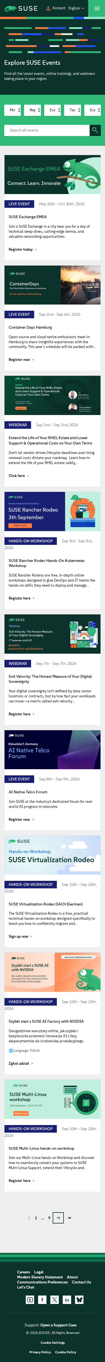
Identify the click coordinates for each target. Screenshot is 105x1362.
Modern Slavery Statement (40, 1277)
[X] (54, 1300)
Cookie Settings (53, 1343)
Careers (23, 1272)
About (72, 1277)
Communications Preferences (42, 1282)
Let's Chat (25, 1287)
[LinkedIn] (67, 1300)
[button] (55, 8)
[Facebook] (42, 1300)
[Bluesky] (79, 1300)
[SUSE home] (14, 8)
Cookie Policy (65, 1352)
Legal (38, 1272)
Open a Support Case (58, 1325)
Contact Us (81, 1282)
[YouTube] (30, 1300)
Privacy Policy (40, 1352)
